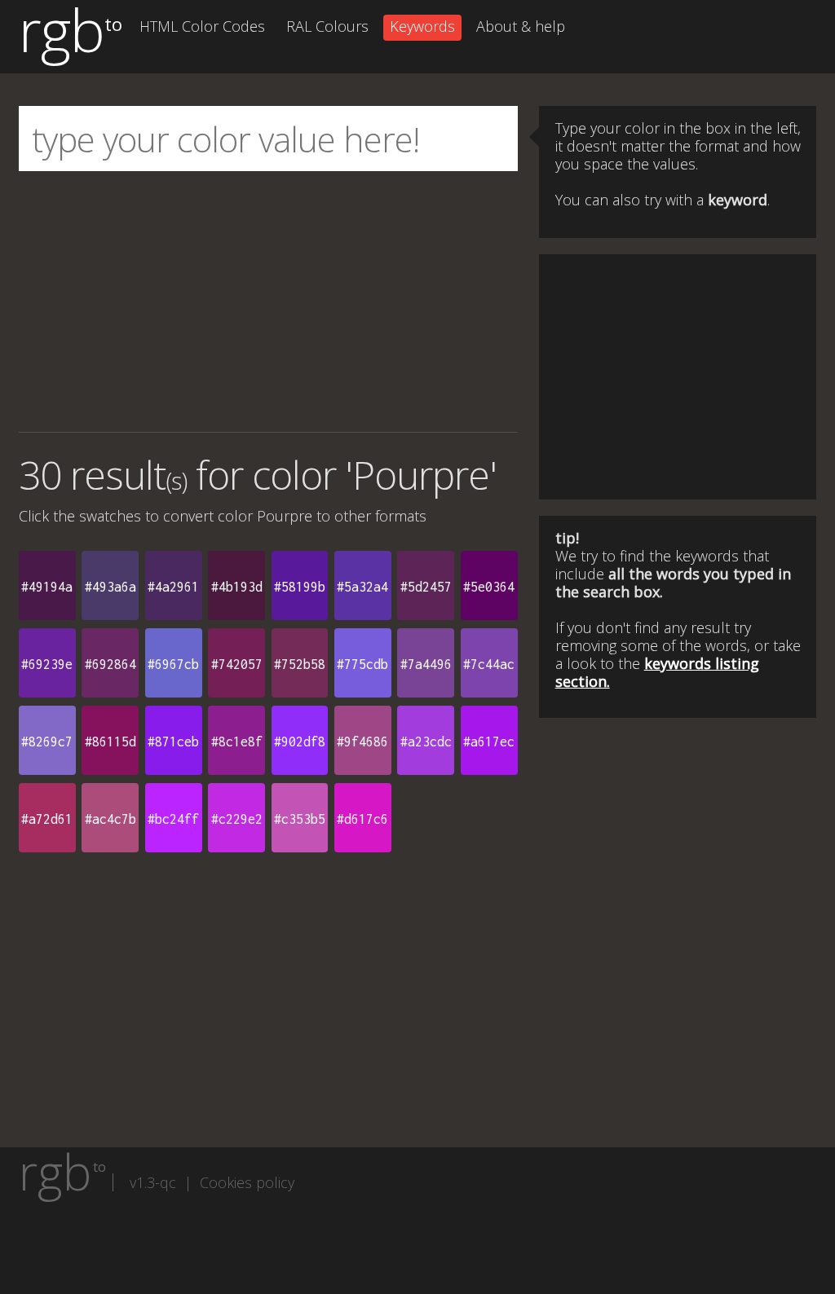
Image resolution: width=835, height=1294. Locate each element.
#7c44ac (489, 664)
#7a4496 (426, 664)
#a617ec (489, 741)
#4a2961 (173, 586)
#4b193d (237, 586)
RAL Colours (327, 26)
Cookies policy (247, 1182)
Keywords (422, 26)
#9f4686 (362, 741)
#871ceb (173, 741)
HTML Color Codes (202, 26)
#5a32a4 (362, 586)
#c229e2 (237, 819)
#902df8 (299, 741)
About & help (520, 26)
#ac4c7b (110, 819)
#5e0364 (489, 586)
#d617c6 (362, 819)
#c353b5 (299, 819)
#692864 (110, 664)
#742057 (237, 664)
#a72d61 (47, 819)
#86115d (110, 741)
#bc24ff (173, 819)
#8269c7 (47, 741)
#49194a (47, 586)
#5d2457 (426, 586)
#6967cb (173, 664)
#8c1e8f (237, 741)
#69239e (47, 664)
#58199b (299, 586)
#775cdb (362, 664)
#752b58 (299, 664)
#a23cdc (426, 741)
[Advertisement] (268, 301)
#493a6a (110, 586)
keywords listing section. (657, 672)
